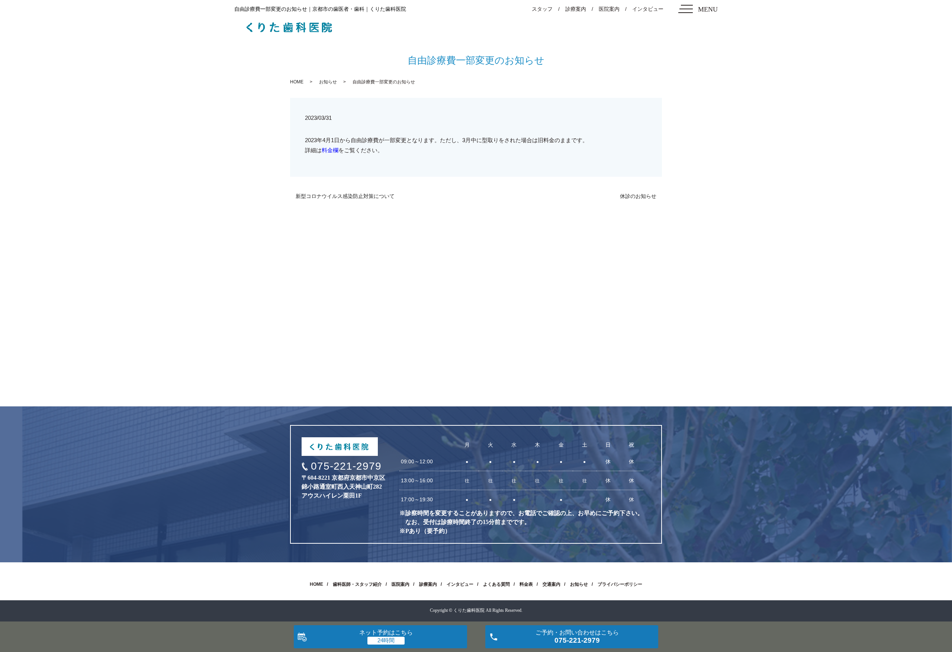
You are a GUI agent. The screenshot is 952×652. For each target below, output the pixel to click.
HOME (296, 81)
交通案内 (551, 584)
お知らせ (328, 81)
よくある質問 (496, 584)
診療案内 (575, 9)
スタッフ (542, 9)
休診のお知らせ (638, 196)
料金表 (526, 584)
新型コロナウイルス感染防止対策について (345, 196)
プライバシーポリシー (620, 584)
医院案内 (609, 9)
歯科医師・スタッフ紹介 (357, 584)
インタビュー (647, 9)
